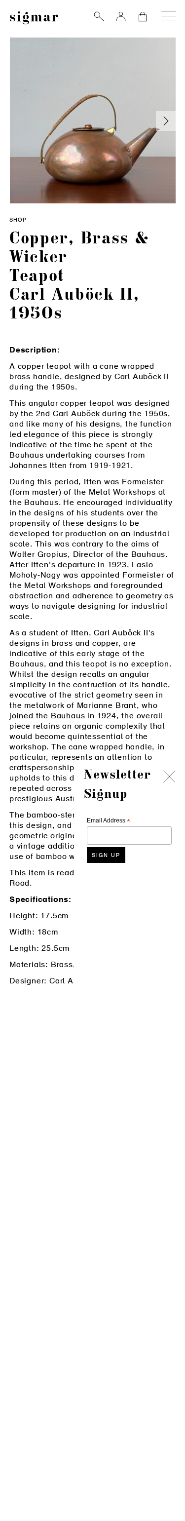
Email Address (108, 821)
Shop (18, 220)
